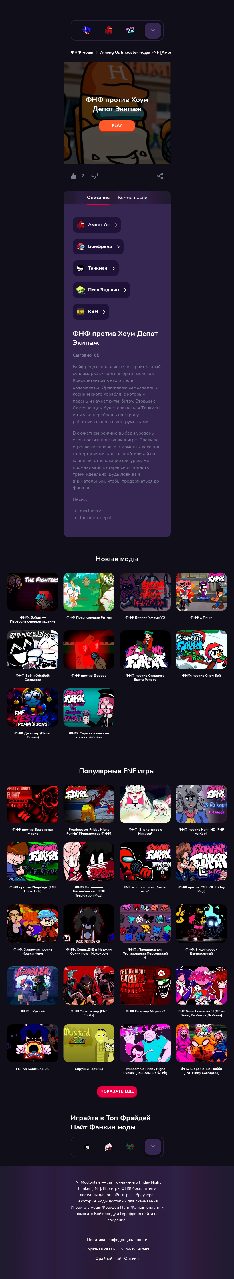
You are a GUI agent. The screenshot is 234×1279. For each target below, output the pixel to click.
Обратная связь (99, 1249)
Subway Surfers (135, 1249)
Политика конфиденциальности (117, 1239)
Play (117, 125)
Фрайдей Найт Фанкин (117, 1258)
